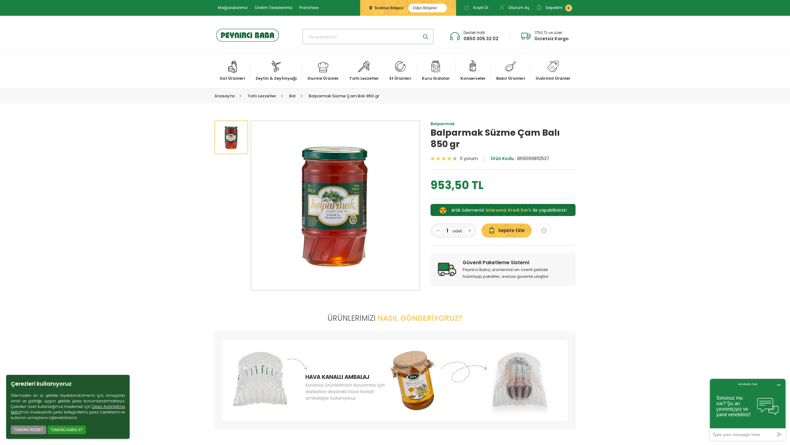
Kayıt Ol (480, 8)
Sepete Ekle (511, 230)
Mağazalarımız (233, 8)
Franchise (309, 8)
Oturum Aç (518, 8)
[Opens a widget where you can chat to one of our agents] (748, 409)
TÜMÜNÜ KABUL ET (67, 429)
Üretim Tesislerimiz (274, 8)
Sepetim (557, 8)
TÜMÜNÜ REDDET (28, 429)
